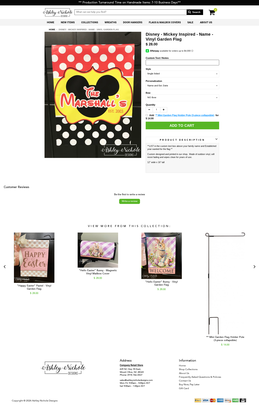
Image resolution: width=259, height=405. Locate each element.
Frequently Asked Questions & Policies (200, 377)
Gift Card (184, 388)
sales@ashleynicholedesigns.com (136, 380)
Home (50, 22)
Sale (190, 22)
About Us (206, 22)
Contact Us (185, 380)
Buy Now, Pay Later (189, 384)
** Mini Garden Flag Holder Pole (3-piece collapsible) (184, 115)
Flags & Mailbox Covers (165, 22)
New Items (68, 22)
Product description (182, 140)
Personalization (154, 81)
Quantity (150, 105)
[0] (210, 12)
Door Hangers (132, 22)
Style (148, 69)
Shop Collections (188, 369)
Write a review (129, 201)
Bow (148, 93)
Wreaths (110, 22)
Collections (89, 22)
